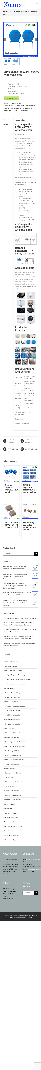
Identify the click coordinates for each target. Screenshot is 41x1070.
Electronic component (11, 817)
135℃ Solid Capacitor (12, 790)
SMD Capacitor (9, 728)
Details (11, 498)
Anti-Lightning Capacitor (12, 719)
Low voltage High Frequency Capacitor (19, 679)
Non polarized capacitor (12, 724)
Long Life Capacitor (11, 701)
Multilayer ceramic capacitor (13, 826)
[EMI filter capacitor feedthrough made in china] (30, 474)
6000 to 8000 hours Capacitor (16, 706)
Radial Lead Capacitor (11, 662)
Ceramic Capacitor (14, 105)
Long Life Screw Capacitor (13, 773)
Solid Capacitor (9, 786)
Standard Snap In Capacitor (14, 782)
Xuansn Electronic (23, 915)
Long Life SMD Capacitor (13, 755)
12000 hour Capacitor (13, 715)
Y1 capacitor (15, 110)
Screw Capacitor (9, 768)
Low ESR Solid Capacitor (13, 799)
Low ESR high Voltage (13, 693)
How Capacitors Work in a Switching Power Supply (20, 618)
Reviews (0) (7, 124)
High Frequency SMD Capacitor (15, 742)
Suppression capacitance (24, 108)
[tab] (7, 120)
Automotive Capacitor (11, 813)
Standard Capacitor (11, 666)
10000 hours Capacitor (14, 710)
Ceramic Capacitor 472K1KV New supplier (11, 488)
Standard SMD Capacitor (13, 733)
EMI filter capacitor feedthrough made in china (29, 488)
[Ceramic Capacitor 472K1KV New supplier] (11, 474)
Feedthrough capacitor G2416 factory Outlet (29, 526)
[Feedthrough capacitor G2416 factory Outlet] (30, 511)
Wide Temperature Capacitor (14, 759)
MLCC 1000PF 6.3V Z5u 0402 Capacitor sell (11, 524)
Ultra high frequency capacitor (16, 684)
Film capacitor (8, 808)
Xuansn (32, 915)
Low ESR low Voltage (13, 697)
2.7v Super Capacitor (12, 840)
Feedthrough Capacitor (11, 822)
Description (6, 120)
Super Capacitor (9, 831)
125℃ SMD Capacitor (12, 764)
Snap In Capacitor (10, 777)
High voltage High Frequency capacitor (19, 675)
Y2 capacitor (24, 110)
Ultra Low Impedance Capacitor (15, 746)
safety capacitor (25, 105)
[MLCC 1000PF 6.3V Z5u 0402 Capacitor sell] (11, 511)
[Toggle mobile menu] (37, 4)
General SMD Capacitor (12, 737)
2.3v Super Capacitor (12, 835)
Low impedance (10, 688)
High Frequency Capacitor (13, 670)
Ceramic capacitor (16, 103)
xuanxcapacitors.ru (28, 423)
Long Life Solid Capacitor (13, 795)
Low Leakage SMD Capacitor (14, 751)
